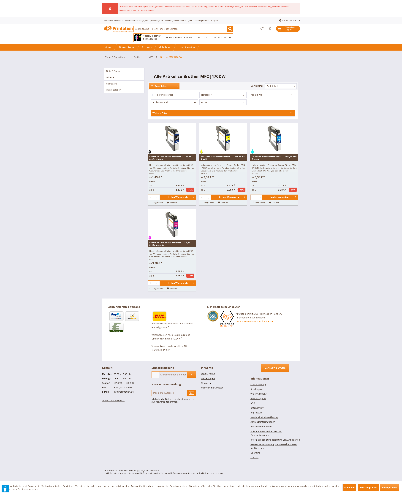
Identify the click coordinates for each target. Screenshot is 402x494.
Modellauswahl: (174, 37)
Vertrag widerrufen (275, 367)
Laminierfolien (113, 89)
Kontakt (254, 457)
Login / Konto (208, 373)
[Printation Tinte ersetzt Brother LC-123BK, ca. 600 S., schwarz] (172, 138)
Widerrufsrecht (258, 393)
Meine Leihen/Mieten (212, 387)
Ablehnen (349, 487)
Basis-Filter (160, 85)
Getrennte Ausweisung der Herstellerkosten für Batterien (273, 446)
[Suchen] (230, 29)
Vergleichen (157, 202)
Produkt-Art (256, 94)
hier (221, 473)
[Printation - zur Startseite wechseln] (118, 31)
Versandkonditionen (261, 426)
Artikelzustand (160, 102)
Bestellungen (208, 378)
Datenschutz (257, 407)
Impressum (256, 412)
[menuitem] (183, 29)
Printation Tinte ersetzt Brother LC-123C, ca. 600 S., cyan (274, 157)
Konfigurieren (389, 487)
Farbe (204, 102)
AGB (252, 403)
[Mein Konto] (271, 29)
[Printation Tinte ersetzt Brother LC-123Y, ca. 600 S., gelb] (223, 138)
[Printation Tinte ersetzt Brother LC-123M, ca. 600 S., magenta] (172, 224)
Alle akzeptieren (368, 487)
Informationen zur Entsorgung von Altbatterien (275, 439)
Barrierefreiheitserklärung (264, 417)
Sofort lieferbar (165, 94)
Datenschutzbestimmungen (179, 399)
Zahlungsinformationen (262, 421)
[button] (5, 488)
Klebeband (111, 83)
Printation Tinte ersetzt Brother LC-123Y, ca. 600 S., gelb (223, 157)
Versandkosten (152, 470)
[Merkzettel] (263, 29)
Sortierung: (257, 85)
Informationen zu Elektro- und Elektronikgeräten (266, 433)
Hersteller (206, 94)
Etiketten (110, 77)
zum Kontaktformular (113, 400)
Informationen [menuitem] (289, 20)
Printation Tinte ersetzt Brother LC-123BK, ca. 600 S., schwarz (170, 157)
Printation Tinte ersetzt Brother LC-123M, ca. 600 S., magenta (170, 243)
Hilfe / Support (258, 398)
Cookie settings (258, 384)
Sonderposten (257, 389)
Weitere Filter (159, 113)
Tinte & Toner (113, 71)
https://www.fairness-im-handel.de (254, 321)
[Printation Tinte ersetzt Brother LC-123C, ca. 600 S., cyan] (274, 138)
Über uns (255, 452)
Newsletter (206, 383)
